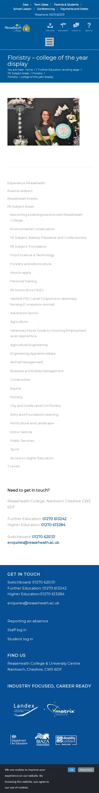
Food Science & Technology (32, 255)
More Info (86, 769)
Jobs (25, 4)
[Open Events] (63, 25)
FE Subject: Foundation (28, 246)
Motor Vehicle (21, 432)
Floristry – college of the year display (47, 60)
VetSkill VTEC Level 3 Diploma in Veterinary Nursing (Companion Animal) (43, 301)
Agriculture (19, 321)
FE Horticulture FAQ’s (26, 290)
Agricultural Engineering (29, 345)
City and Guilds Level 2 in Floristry (35, 406)
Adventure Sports (24, 313)
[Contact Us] (76, 25)
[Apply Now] (50, 25)
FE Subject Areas (20, 206)
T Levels (13, 466)
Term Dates (41, 4)
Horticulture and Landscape (32, 423)
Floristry (16, 397)
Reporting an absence (28, 621)
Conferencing (46, 9)
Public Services (22, 440)
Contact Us (76, 31)
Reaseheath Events (22, 198)
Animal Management (26, 362)
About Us (89, 31)
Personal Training (23, 281)
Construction (20, 379)
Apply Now (50, 31)
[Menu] (49, 44)
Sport (14, 449)
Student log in (20, 639)
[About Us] (89, 25)
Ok (72, 769)
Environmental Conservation (32, 229)
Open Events (63, 31)
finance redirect (20, 191)
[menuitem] (25, 4)
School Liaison (22, 9)
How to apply (20, 272)
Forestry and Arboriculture (30, 264)
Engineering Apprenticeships (33, 353)
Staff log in (16, 630)
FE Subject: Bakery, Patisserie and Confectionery (48, 237)
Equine (15, 388)
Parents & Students (66, 4)
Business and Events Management (37, 371)
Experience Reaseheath (26, 183)
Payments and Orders (74, 9)
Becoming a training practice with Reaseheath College (46, 217)
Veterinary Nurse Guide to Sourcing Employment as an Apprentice (48, 333)
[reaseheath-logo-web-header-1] (17, 28)
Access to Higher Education (31, 458)
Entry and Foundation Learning (34, 414)
